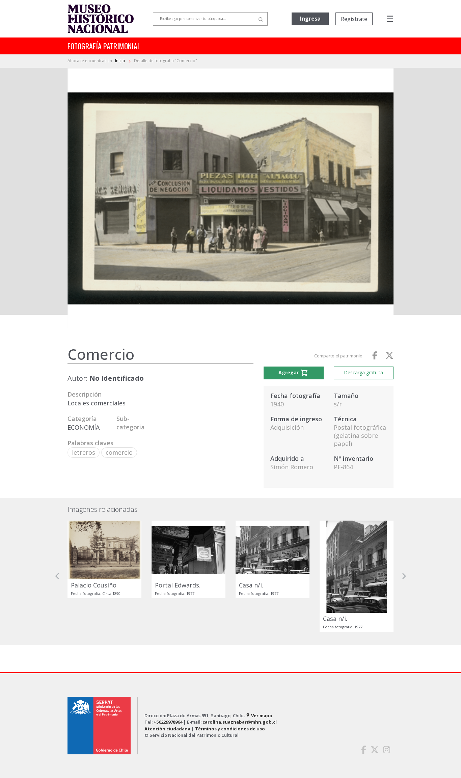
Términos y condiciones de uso (230, 729)
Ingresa (310, 18)
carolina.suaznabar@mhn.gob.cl (239, 722)
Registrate (354, 19)
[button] (57, 576)
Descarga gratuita (363, 372)
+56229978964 (168, 722)
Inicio (120, 61)
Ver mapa (259, 715)
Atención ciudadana (167, 729)
